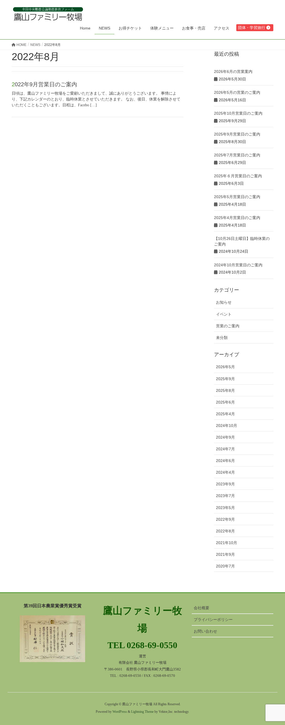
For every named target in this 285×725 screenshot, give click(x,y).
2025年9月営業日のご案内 (237, 134)
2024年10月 (226, 425)
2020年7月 (225, 566)
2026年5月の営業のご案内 (237, 92)
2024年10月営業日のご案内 (238, 265)
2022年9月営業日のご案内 (44, 84)
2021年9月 (225, 554)
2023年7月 (225, 495)
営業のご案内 (227, 326)
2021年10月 (226, 542)
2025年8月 (225, 390)
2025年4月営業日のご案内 (237, 217)
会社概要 (201, 608)
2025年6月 (225, 402)
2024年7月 (225, 449)
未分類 (222, 337)
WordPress (119, 712)
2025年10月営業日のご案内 (238, 113)
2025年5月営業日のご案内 (237, 197)
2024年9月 (225, 437)
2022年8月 (225, 531)
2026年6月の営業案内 (233, 71)
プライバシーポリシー (213, 619)
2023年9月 (225, 484)
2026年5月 (225, 367)
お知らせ (224, 302)
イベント (224, 314)
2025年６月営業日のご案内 (238, 176)
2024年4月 (225, 472)
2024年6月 (225, 460)
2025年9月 (225, 379)
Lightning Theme (142, 712)
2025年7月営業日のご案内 (237, 155)
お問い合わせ (205, 631)
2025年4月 (225, 414)
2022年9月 (225, 519)
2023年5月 (225, 507)
